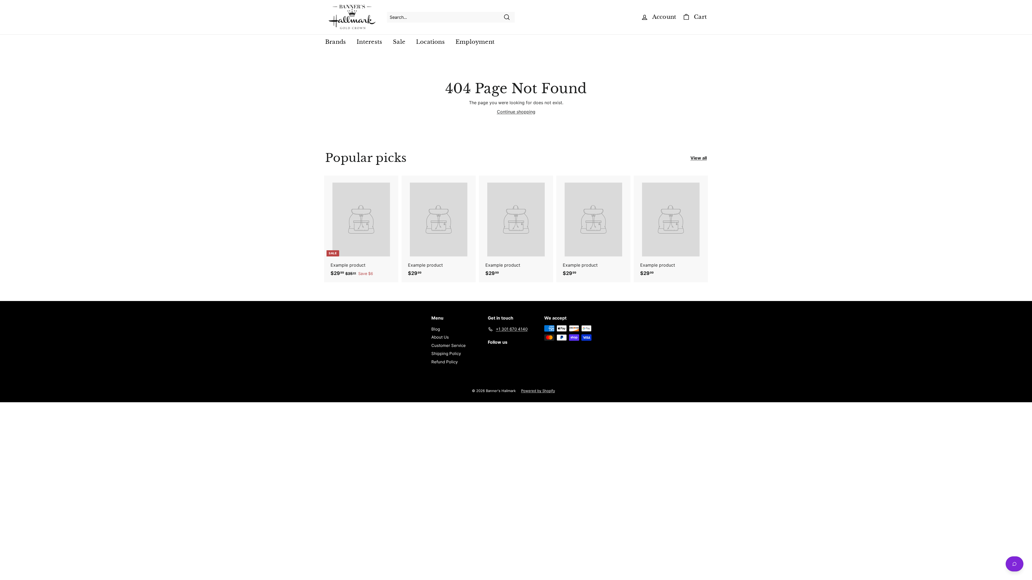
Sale (399, 41)
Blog (435, 329)
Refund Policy (444, 361)
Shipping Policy (446, 353)
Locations (430, 41)
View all (698, 158)
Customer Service (448, 345)
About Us (440, 337)
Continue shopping (516, 111)
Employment (475, 41)
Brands (335, 41)
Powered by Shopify (538, 391)
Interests (369, 41)
